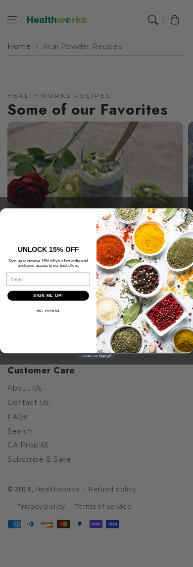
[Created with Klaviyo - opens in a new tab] (96, 356)
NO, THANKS (48, 310)
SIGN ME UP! (48, 295)
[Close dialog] (186, 214)
